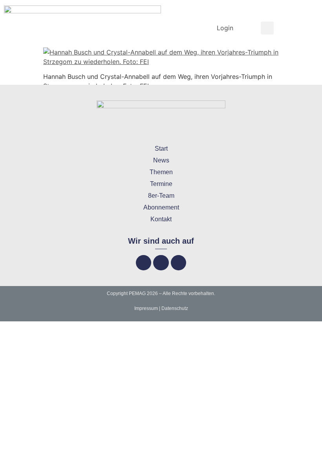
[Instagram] (160, 262)
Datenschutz (174, 308)
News (161, 160)
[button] (267, 28)
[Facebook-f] (143, 262)
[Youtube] (178, 262)
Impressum (146, 308)
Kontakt (161, 219)
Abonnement (161, 207)
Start (161, 148)
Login (225, 28)
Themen (161, 172)
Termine (161, 183)
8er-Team (161, 195)
